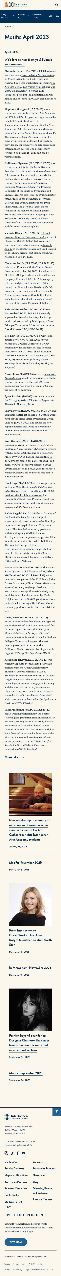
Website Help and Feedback (42, 1269)
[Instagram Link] (6, 1153)
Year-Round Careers (16, 1182)
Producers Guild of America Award (23, 495)
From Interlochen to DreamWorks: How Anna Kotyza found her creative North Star (30, 937)
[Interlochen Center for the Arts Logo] (16, 5)
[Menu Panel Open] (48, 5)
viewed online (12, 156)
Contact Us (11, 1162)
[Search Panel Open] (56, 5)
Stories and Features (44, 1168)
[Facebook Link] (17, 1153)
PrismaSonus (42, 687)
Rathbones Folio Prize (17, 94)
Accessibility (17, 1269)
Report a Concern (42, 1199)
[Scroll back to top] (56, 1112)
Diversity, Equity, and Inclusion (42, 1190)
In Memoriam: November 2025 (30, 967)
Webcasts (38, 1162)
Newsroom (39, 1175)
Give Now (16, 1242)
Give (58, 16)
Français (16, 1264)
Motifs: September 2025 (26, 1073)
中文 (24, 1264)
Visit (50, 16)
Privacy (7, 1269)
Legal (27, 1269)
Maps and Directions (16, 1175)
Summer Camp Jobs (16, 1188)
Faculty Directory (14, 1168)
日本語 (32, 1264)
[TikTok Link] (12, 1153)
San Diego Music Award (22, 629)
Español (7, 1264)
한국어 (40, 1264)
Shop (35, 1182)
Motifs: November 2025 (25, 862)
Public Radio (12, 1195)
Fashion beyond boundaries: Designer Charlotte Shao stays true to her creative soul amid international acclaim (29, 1043)
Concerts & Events (37, 16)
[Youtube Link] (23, 1153)
